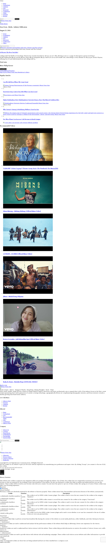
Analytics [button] (3, 525)
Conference (6, 11)
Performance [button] (4, 520)
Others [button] (2, 537)
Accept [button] (13, 469)
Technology (6, 5)
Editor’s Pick (7, 401)
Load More (3, 69)
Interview (6, 10)
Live (4, 8)
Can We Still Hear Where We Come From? (15, 82)
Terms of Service (8, 458)
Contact (5, 431)
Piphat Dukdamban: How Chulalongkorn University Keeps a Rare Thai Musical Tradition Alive (31, 100)
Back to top (3, 385)
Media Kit (6, 460)
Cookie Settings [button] (5, 469)
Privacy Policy (7, 457)
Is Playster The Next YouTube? (9, 52)
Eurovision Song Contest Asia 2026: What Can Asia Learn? (20, 92)
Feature (5, 14)
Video (5, 13)
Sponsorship (7, 437)
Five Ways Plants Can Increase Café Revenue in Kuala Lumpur (21, 119)
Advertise (6, 455)
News (4, 3)
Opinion (5, 6)
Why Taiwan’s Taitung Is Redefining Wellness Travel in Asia (21, 109)
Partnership (6, 436)
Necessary (5, 488)
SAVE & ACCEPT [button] (5, 542)
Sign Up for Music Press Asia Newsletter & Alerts (14, 72)
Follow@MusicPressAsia (7, 70)
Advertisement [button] (4, 531)
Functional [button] (3, 516)
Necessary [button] (3, 487)
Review (5, 16)
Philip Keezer (4, 24)
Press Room (6, 433)
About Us (6, 430)
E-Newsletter (7, 434)
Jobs (4, 420)
